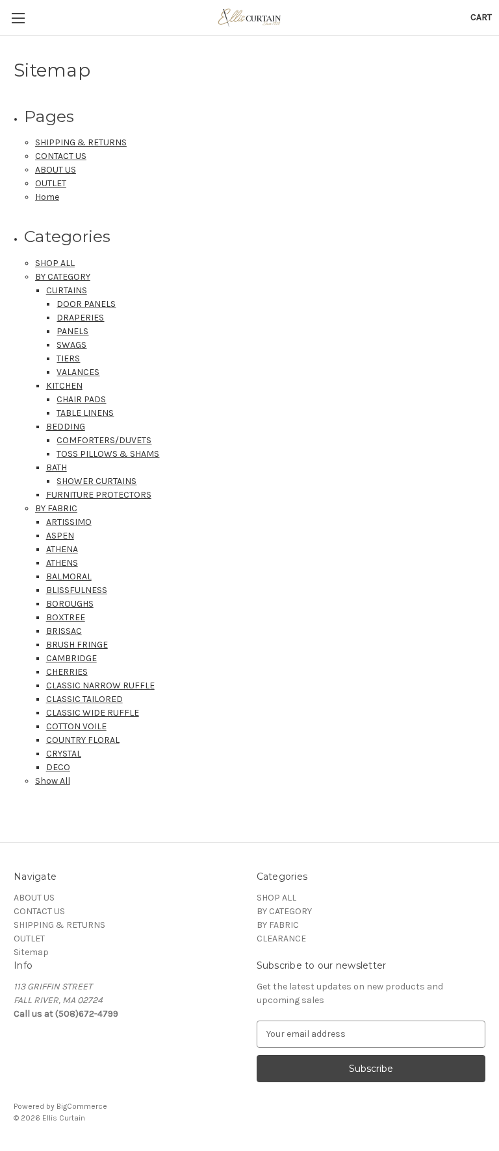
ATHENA (62, 549)
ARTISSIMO (69, 521)
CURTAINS (66, 290)
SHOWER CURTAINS (96, 481)
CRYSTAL (63, 753)
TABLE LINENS (85, 412)
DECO (58, 767)
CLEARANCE (281, 938)
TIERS (68, 358)
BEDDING (65, 426)
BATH (56, 467)
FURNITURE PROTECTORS (98, 494)
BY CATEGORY (62, 276)
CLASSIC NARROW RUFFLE (100, 685)
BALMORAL (69, 576)
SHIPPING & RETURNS (81, 142)
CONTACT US (60, 156)
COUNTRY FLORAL (83, 739)
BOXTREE (65, 617)
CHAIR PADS (81, 399)
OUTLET (50, 183)
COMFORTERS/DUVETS (104, 440)
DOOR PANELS (86, 303)
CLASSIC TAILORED (84, 699)
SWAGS (71, 344)
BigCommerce (82, 1106)
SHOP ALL (55, 263)
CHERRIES (67, 671)
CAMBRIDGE (71, 658)
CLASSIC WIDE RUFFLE (92, 712)
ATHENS (62, 562)
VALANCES (78, 372)
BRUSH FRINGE (77, 644)
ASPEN (60, 535)
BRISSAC (64, 630)
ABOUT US (55, 169)
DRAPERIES (80, 317)
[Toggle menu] (18, 18)
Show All (52, 780)
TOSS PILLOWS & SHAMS (108, 453)
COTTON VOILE (76, 726)
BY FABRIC (56, 508)
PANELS (72, 331)
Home (47, 196)
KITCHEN (64, 385)
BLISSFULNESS (76, 590)
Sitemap (31, 952)
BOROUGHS (70, 603)
